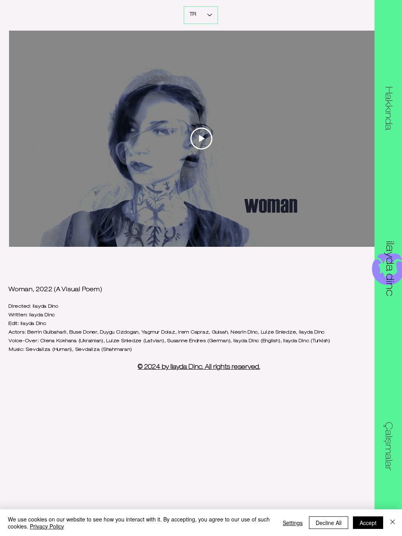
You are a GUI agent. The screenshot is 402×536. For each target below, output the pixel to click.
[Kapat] (392, 523)
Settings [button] (293, 523)
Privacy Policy (47, 526)
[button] (388, 108)
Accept (368, 523)
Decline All (329, 523)
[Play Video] (201, 138)
